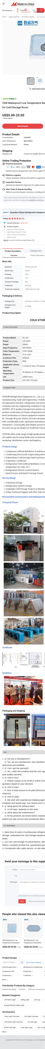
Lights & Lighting (14, 17)
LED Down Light (10, 1000)
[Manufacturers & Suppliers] (22, 4)
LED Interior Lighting (28, 17)
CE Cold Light (32, 1022)
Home (4, 17)
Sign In (5, 240)
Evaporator (27, 971)
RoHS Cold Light (10, 1027)
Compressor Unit (8, 971)
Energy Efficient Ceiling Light (14, 1005)
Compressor (6, 975)
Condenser (27, 975)
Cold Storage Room (9, 967)
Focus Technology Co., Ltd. (29, 1040)
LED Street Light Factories (13, 1022)
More (4, 1032)
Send (22, 901)
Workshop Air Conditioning (32, 967)
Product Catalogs (34, 962)
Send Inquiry (23, 126)
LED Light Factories (31, 1016)
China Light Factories (11, 1016)
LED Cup (37, 1000)
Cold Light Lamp (26, 1027)
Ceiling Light (24, 1000)
